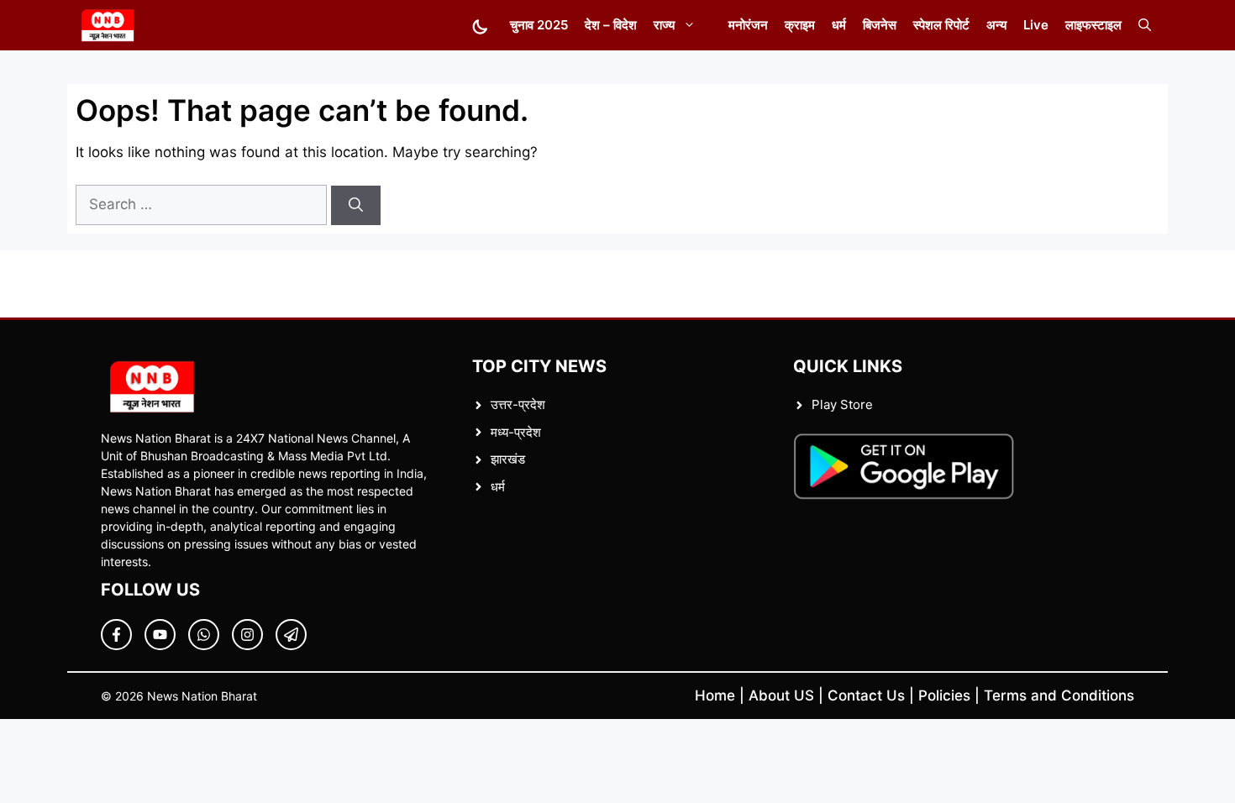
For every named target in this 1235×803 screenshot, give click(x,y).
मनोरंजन (748, 25)
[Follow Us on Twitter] (160, 634)
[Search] (356, 206)
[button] (1144, 25)
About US (781, 695)
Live (1035, 25)
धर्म (839, 25)
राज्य (664, 25)
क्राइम (800, 25)
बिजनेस (879, 25)
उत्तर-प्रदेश (518, 404)
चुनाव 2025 (539, 25)
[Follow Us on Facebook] (116, 634)
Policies (944, 695)
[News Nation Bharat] (107, 25)
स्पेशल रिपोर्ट (941, 25)
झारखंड (508, 459)
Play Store (842, 404)
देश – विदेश (611, 25)
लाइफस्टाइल (1093, 25)
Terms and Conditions (1059, 695)
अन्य (996, 25)
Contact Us (866, 695)
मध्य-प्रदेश (516, 432)
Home (715, 695)
